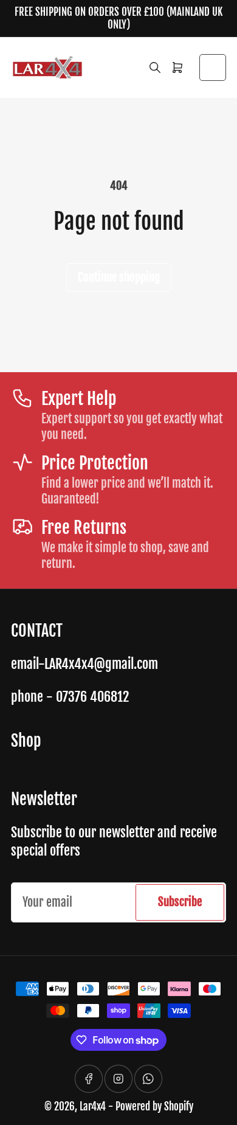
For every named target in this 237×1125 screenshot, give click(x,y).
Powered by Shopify (154, 1106)
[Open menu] (212, 67)
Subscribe (180, 902)
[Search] (155, 67)
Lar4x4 (93, 1106)
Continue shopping (119, 277)
